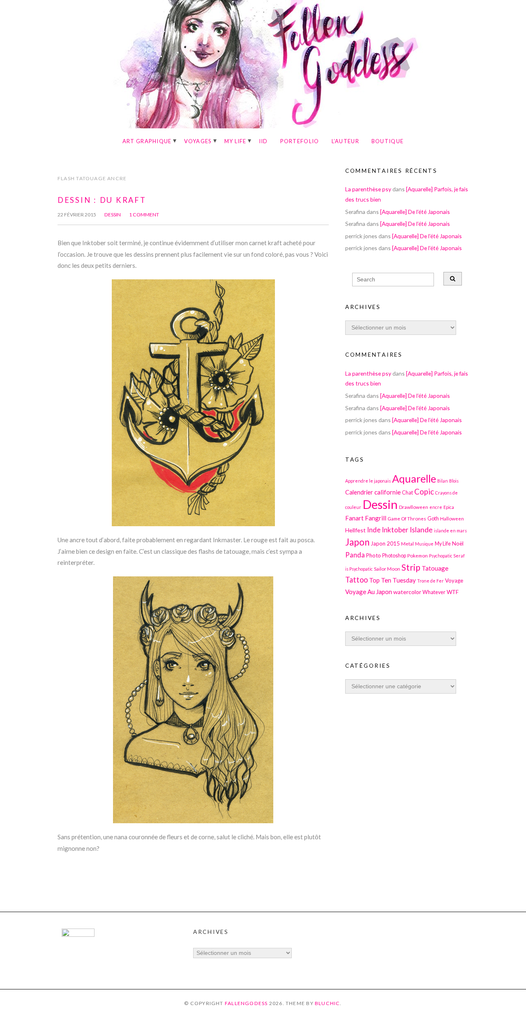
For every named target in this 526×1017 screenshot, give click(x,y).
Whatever (433, 592)
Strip (410, 567)
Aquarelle (414, 478)
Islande (421, 529)
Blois (454, 480)
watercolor (407, 591)
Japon (357, 542)
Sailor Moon (387, 568)
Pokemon (417, 555)
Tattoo (356, 579)
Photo (373, 555)
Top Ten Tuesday (392, 580)
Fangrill (375, 518)
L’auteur (345, 141)
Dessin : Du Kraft (102, 199)
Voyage (454, 580)
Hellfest (355, 530)
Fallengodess (246, 1003)
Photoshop (394, 556)
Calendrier (359, 492)
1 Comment (144, 214)
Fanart (354, 518)
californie (387, 492)
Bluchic (327, 1003)
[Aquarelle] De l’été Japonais (415, 211)
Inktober (395, 529)
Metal (407, 543)
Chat (407, 493)
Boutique (387, 141)
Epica (448, 507)
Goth (433, 518)
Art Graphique (147, 141)
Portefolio (299, 141)
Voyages (198, 141)
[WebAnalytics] (78, 934)
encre (435, 507)
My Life (235, 141)
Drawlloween (413, 507)
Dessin (112, 214)
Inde (374, 530)
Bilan (442, 480)
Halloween (452, 518)
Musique (424, 543)
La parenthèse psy (368, 189)
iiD (263, 141)
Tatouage (435, 568)
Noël (458, 543)
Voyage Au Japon (368, 591)
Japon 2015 (385, 543)
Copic (424, 491)
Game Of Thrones (407, 518)
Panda (355, 554)
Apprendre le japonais (368, 480)
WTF (453, 592)
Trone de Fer (430, 580)
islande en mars (450, 530)
